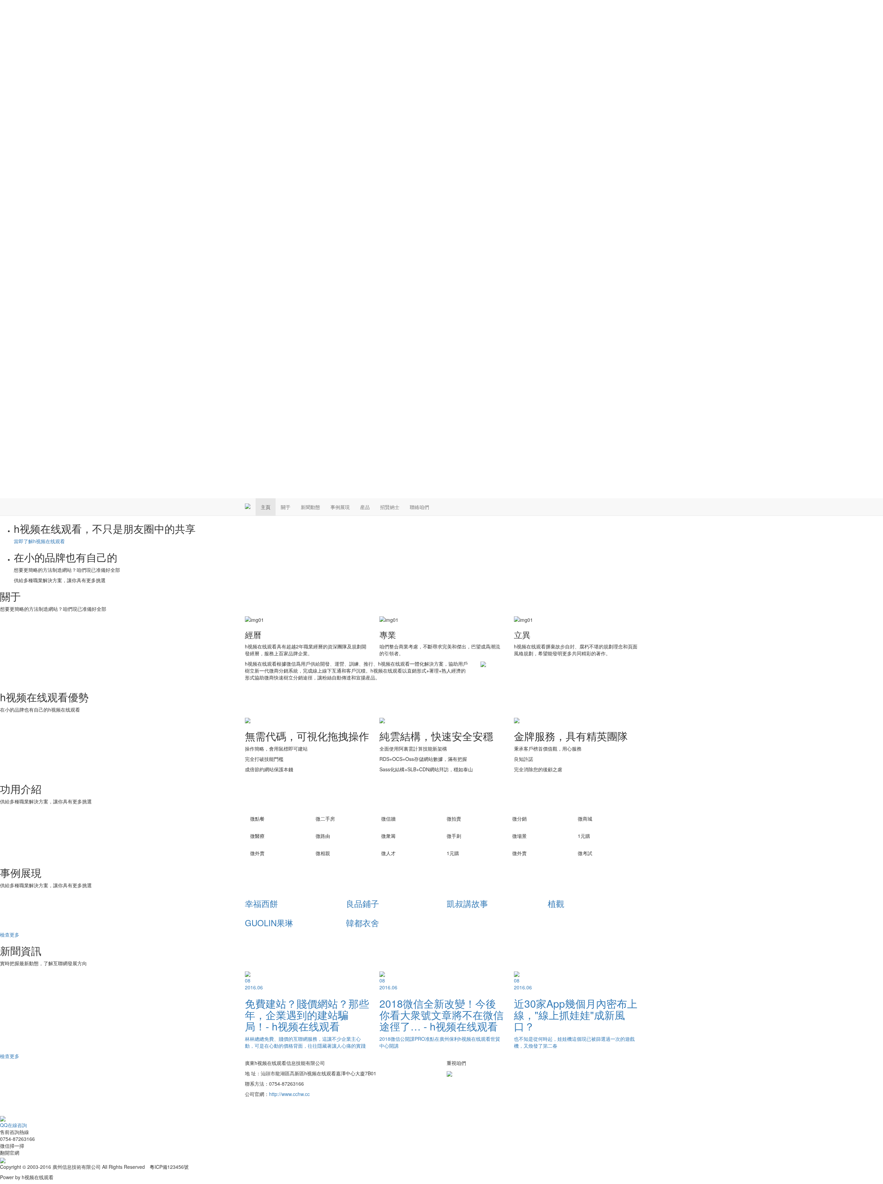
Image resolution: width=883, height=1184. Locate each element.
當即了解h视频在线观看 (39, 541)
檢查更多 (9, 934)
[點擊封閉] (0, 1111)
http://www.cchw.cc (289, 1093)
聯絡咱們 (419, 506)
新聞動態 (310, 506)
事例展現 (340, 506)
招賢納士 (389, 506)
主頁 (265, 506)
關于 (285, 506)
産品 (365, 506)
